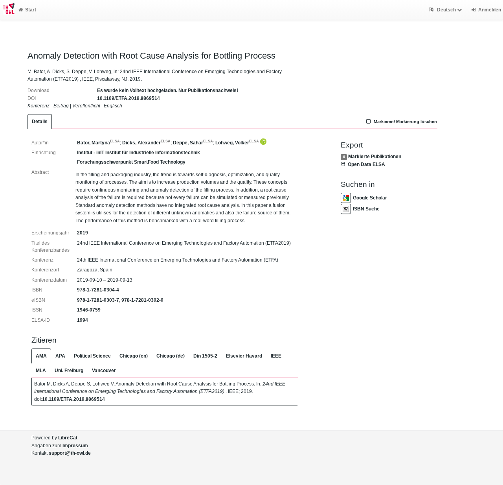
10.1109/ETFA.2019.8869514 (128, 98)
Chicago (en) (133, 356)
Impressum (75, 445)
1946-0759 (89, 310)
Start (30, 10)
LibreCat (67, 438)
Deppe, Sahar (193, 143)
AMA (41, 356)
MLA (41, 370)
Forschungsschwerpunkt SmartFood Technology (131, 162)
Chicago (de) (170, 356)
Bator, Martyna (98, 143)
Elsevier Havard (244, 356)
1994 (82, 320)
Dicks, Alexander (146, 143)
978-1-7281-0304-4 (98, 290)
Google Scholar (370, 198)
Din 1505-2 (205, 356)
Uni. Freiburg (69, 370)
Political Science (92, 356)
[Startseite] (7, 10)
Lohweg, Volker (237, 143)
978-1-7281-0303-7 (98, 300)
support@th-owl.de (70, 453)
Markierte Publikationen (374, 156)
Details (40, 121)
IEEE (276, 356)
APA (60, 356)
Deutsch (446, 10)
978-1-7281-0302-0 (142, 300)
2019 (82, 233)
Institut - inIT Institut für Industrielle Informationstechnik (138, 152)
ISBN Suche (366, 209)
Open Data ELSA (366, 164)
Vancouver (104, 370)
